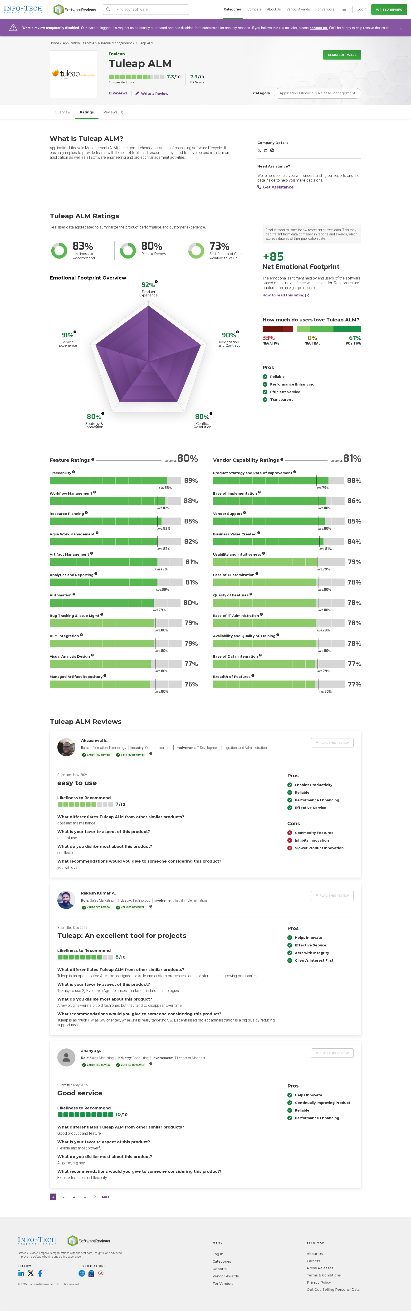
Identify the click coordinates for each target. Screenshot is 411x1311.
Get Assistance (278, 187)
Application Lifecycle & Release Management (97, 43)
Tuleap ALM (145, 43)
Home (54, 43)
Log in (218, 1254)
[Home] (75, 9)
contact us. (319, 27)
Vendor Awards (298, 9)
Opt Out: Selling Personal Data (333, 1289)
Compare (254, 9)
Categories (233, 9)
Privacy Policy (319, 1282)
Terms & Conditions (324, 1275)
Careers (313, 1261)
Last (105, 1197)
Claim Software (342, 55)
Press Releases (320, 1268)
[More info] (156, 281)
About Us (274, 9)
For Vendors (325, 9)
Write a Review (389, 9)
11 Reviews (118, 93)
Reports (220, 1269)
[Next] (95, 1197)
